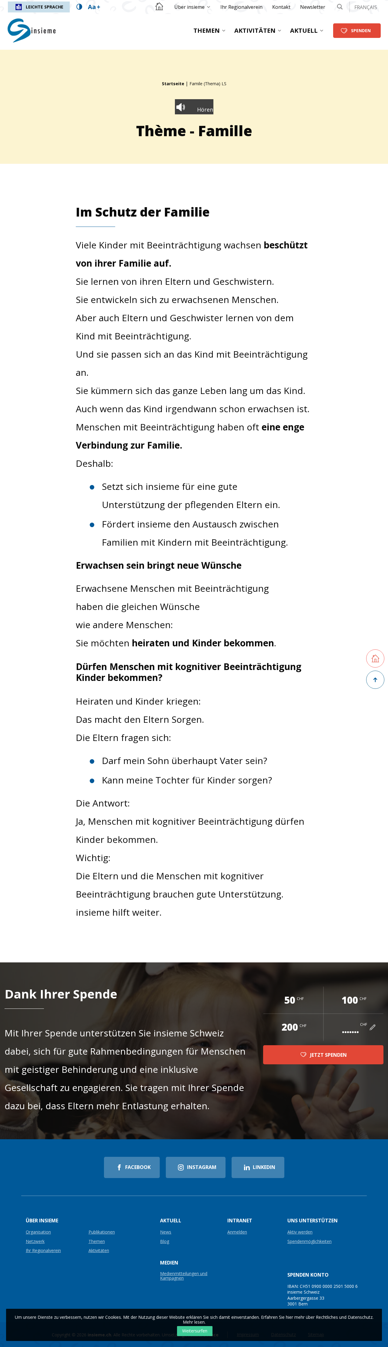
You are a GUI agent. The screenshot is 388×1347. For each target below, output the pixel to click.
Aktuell (304, 30)
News (165, 1232)
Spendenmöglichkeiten (309, 1241)
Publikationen (102, 1232)
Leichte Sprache (44, 7)
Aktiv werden (300, 1232)
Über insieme (189, 7)
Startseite (173, 83)
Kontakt (281, 7)
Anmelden (237, 1232)
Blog (164, 1241)
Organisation (38, 1232)
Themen (206, 30)
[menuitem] (192, 7)
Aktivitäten (255, 30)
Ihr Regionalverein (241, 7)
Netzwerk (35, 1241)
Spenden (361, 30)
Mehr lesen (194, 1322)
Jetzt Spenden (328, 1055)
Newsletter (312, 7)
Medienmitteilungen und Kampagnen (183, 1276)
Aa (94, 7)
